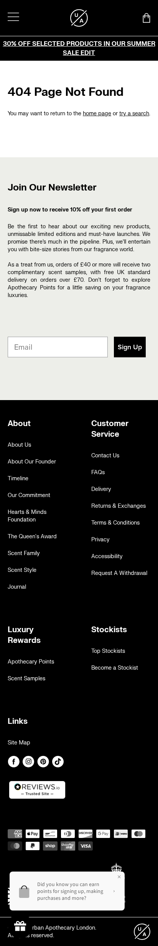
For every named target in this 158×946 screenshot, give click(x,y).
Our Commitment (29, 495)
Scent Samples (26, 678)
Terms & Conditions (115, 523)
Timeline (18, 478)
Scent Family (24, 553)
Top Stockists (108, 651)
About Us (19, 445)
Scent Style (22, 570)
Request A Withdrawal (119, 573)
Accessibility (107, 556)
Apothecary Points (31, 662)
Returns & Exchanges (118, 506)
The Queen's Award (32, 536)
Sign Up (130, 347)
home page (97, 113)
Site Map (19, 742)
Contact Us (105, 455)
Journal (17, 587)
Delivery (101, 489)
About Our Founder (32, 461)
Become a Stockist (114, 668)
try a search (134, 113)
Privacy (100, 539)
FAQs (98, 472)
